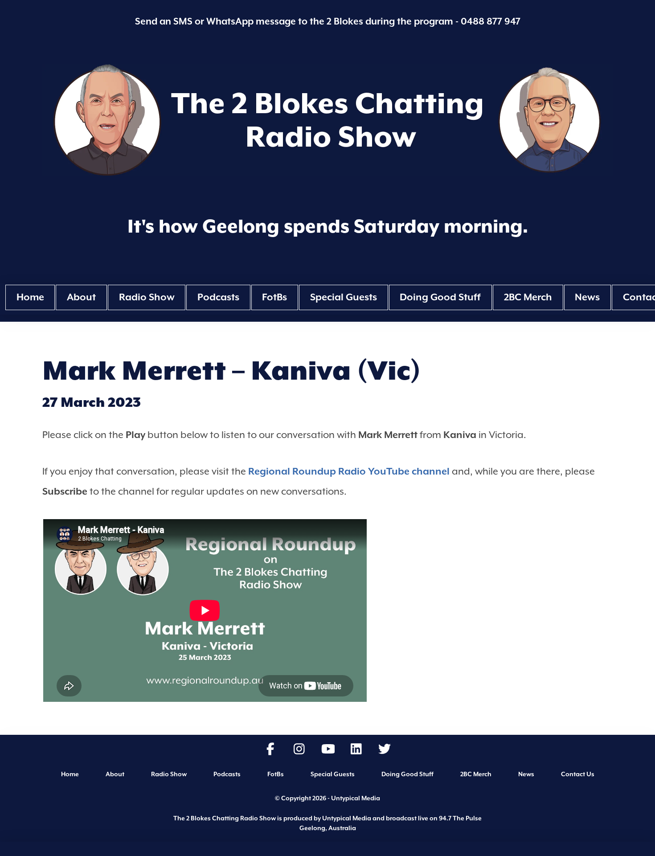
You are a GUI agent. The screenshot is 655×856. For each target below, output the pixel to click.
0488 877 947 (490, 21)
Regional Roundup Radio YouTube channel (349, 471)
